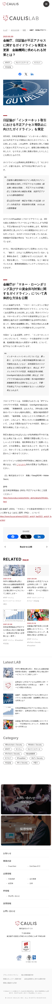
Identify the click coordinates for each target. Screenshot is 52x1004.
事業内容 (7, 861)
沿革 (31, 883)
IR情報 (6, 891)
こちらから (21, 464)
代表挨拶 (11, 879)
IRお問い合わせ (14, 896)
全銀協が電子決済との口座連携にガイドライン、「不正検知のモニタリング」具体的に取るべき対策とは (31, 723)
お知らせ (7, 853)
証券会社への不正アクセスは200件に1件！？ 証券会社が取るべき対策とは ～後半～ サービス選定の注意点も (37, 587)
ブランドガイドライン (10, 975)
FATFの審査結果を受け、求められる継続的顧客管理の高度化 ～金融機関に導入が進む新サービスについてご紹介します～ (13, 587)
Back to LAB (26, 547)
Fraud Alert (12, 866)
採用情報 (7, 903)
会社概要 (33, 879)
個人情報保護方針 (27, 975)
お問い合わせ (9, 911)
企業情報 (7, 874)
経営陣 (10, 883)
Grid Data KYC (35, 866)
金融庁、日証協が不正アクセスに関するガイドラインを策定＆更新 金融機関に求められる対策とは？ (31, 697)
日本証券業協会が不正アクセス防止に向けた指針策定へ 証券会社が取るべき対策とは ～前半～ (32, 710)
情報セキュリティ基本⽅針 (12, 979)
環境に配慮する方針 (10, 983)
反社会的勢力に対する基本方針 (35, 979)
